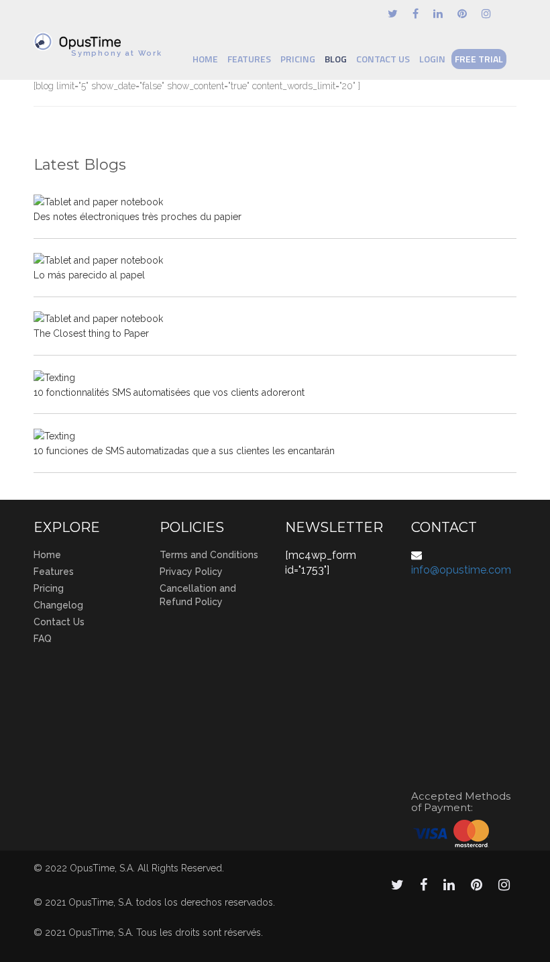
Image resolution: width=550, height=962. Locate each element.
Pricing (297, 59)
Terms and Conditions (209, 554)
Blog (336, 59)
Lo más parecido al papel (89, 275)
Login (432, 59)
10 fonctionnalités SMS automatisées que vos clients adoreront (169, 392)
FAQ (43, 638)
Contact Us (383, 59)
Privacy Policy (191, 571)
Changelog (58, 605)
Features (249, 59)
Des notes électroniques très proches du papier (137, 216)
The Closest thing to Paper (91, 333)
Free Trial (479, 59)
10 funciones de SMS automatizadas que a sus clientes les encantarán (184, 450)
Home (205, 59)
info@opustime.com (461, 570)
